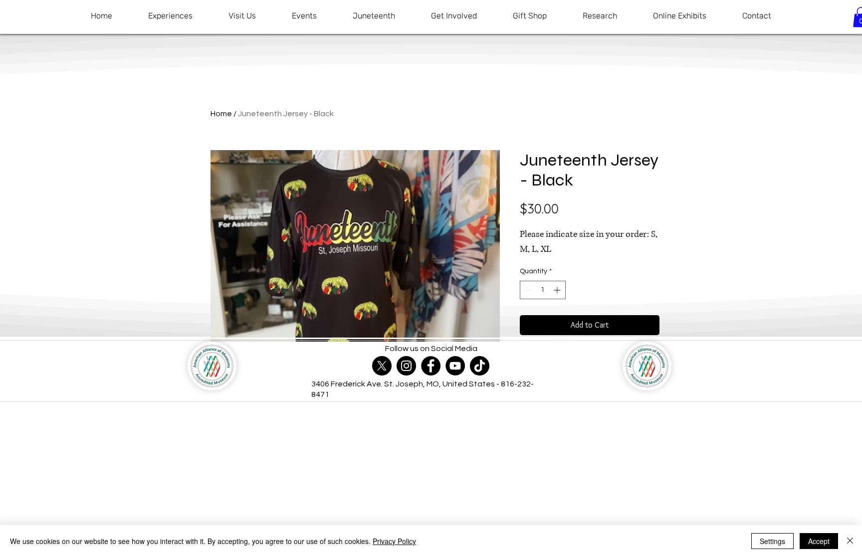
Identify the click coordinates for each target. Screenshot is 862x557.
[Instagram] (406, 365)
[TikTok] (479, 365)
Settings (772, 541)
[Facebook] (430, 365)
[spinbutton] (543, 290)
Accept (819, 541)
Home (221, 114)
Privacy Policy (394, 541)
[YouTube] (455, 365)
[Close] (850, 541)
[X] (382, 365)
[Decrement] (527, 290)
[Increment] (558, 290)
